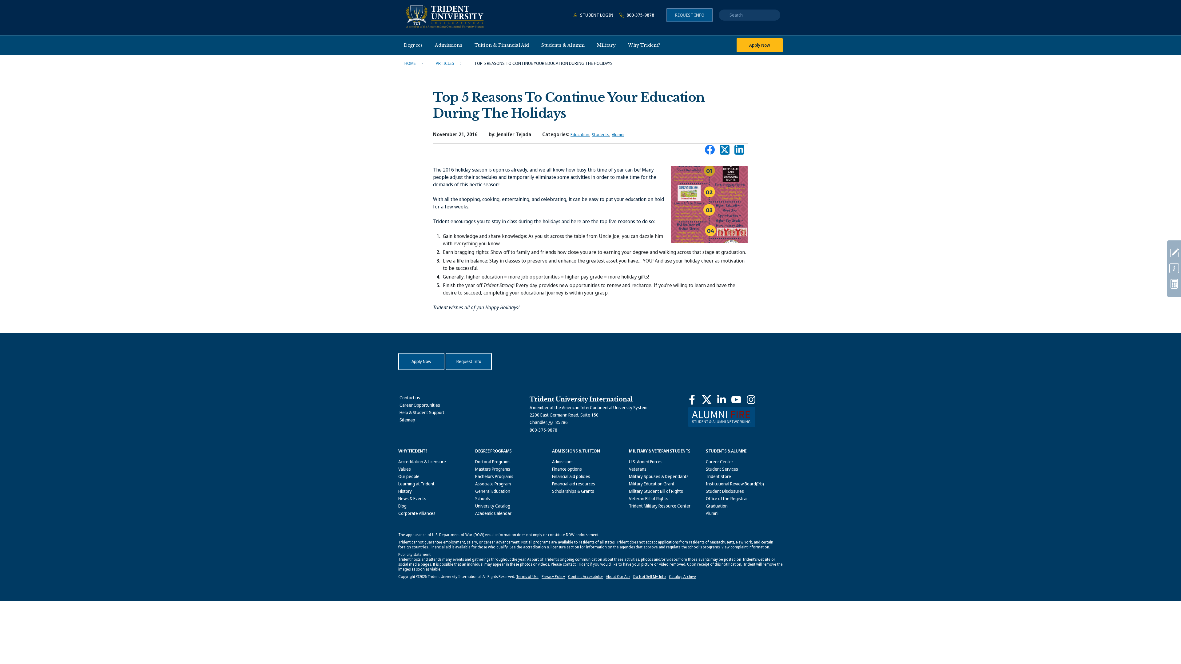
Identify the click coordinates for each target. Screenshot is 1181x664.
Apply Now (759, 45)
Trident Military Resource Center (659, 506)
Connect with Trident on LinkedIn (739, 151)
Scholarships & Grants (573, 491)
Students (600, 134)
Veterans (637, 469)
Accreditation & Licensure (422, 461)
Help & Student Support (422, 412)
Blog (402, 506)
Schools (482, 498)
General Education (492, 491)
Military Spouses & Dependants (659, 476)
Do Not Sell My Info (649, 576)
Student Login (596, 15)
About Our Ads (618, 576)
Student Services (722, 469)
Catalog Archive (682, 576)
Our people (409, 476)
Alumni (618, 134)
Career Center (719, 461)
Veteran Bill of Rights (648, 498)
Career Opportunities (420, 405)
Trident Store (718, 476)
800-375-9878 (640, 15)
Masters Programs (492, 469)
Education (580, 134)
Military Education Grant (651, 484)
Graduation (717, 506)
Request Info (689, 15)
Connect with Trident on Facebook (710, 151)
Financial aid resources (573, 484)
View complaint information (745, 547)
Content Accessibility (585, 576)
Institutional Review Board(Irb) (735, 484)
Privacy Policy (553, 576)
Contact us (410, 398)
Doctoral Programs (493, 461)
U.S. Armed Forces (645, 461)
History (405, 491)
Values (404, 469)
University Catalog (492, 506)
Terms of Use (527, 576)
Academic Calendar (493, 513)
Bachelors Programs (494, 476)
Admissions (563, 461)
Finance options (567, 469)
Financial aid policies (571, 476)
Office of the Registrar (727, 498)
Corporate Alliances (416, 513)
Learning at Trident (416, 484)
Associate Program (493, 484)
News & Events (412, 498)
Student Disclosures (725, 491)
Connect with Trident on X (725, 151)
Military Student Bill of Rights (656, 491)
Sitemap (407, 420)
